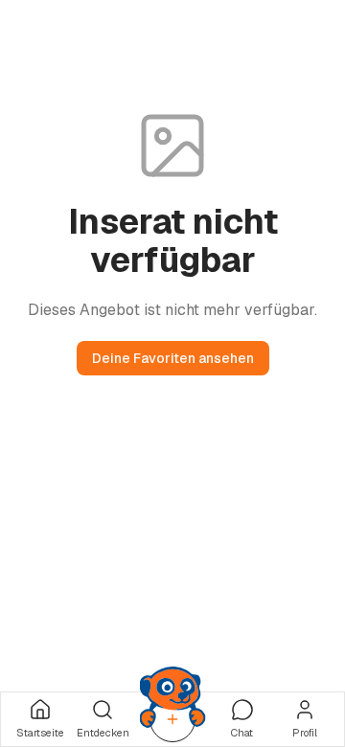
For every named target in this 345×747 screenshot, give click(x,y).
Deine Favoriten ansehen (173, 358)
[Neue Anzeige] (173, 719)
